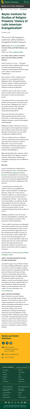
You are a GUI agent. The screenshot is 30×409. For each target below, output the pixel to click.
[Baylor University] (10, 2)
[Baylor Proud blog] (5, 403)
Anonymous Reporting (7, 386)
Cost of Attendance (7, 392)
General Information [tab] (8, 367)
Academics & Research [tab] (22, 367)
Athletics (4, 372)
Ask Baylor (5, 374)
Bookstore (5, 377)
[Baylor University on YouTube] (24, 403)
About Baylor (5, 370)
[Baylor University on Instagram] (11, 403)
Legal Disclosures (6, 397)
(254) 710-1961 (9, 357)
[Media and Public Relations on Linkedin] (10, 343)
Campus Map (6, 381)
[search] (24, 2)
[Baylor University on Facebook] (8, 403)
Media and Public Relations (12, 6)
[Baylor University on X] (15, 403)
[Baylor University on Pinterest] (21, 403)
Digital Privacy (6, 395)
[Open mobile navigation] (28, 2)
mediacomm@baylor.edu (11, 354)
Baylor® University (13, 405)
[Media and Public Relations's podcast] (7, 343)
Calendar (5, 379)
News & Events (23, 9)
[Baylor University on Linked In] (18, 403)
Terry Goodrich (15, 45)
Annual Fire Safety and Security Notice (7, 389)
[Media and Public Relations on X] (3, 343)
